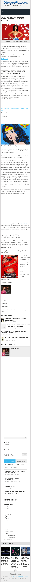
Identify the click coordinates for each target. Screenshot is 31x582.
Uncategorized (8, 539)
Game (6, 512)
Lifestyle (16, 22)
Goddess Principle (24, 224)
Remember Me (8, 454)
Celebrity (7, 508)
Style (6, 529)
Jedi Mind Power (9, 514)
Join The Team (22, 578)
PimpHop (7, 525)
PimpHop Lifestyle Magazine (20, 576)
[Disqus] (15, 376)
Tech (6, 533)
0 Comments (22, 22)
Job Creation (8, 517)
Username (6, 444)
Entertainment (8, 510)
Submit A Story (12, 578)
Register (3, 578)
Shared (7, 527)
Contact (5, 580)
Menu (3, 11)
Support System (9, 531)
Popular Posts (10, 461)
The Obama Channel (10, 535)
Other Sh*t (8, 523)
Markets (7, 521)
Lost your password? (9, 455)
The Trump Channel (10, 537)
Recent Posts (21, 461)
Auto (6, 506)
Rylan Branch (4, 22)
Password (6, 449)
